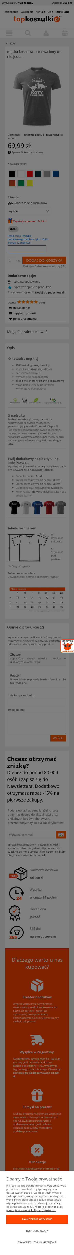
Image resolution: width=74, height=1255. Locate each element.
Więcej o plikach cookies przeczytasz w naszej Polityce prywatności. (34, 1208)
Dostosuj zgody (37, 1231)
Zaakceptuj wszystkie (37, 1219)
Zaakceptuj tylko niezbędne (37, 1242)
